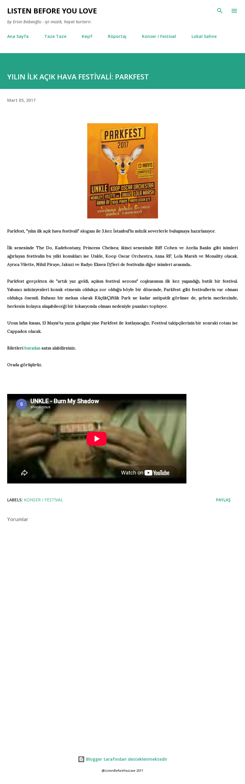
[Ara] (219, 10)
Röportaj (117, 36)
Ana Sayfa (18, 36)
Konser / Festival (159, 36)
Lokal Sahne (204, 36)
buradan (32, 348)
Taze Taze (55, 36)
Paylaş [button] (223, 500)
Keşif (87, 36)
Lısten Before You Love (52, 11)
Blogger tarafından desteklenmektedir (126, 759)
